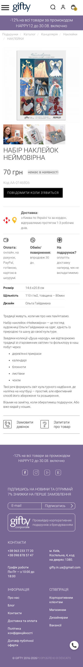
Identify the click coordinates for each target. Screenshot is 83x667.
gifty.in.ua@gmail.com (64, 567)
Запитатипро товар (62, 424)
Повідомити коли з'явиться (33, 192)
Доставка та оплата (22, 621)
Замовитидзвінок (25, 424)
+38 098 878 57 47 (20, 555)
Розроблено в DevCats (54, 658)
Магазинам (57, 610)
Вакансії (55, 625)
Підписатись (55, 506)
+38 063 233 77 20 (20, 551)
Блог (11, 605)
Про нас (13, 597)
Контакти (15, 613)
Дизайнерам (58, 617)
